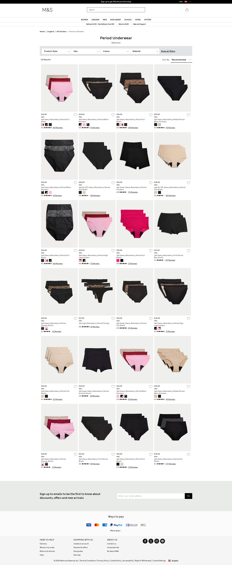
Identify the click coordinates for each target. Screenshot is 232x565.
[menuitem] (84, 19)
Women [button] (84, 20)
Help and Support (139, 24)
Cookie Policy (116, 561)
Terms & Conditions (88, 561)
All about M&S (113, 551)
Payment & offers (80, 547)
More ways (115, 530)
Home (42, 31)
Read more (116, 43)
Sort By (165, 59)
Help (42, 555)
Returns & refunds (47, 551)
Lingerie (50, 31)
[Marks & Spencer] (47, 10)
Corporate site (113, 547)
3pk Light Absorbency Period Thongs (94, 323)
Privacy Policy (103, 561)
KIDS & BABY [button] (115, 20)
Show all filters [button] (168, 51)
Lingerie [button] (95, 20)
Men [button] (105, 20)
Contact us (111, 544)
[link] (186, 2)
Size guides (78, 551)
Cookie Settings (159, 561)
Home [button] (138, 20)
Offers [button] (147, 20)
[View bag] (187, 9)
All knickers (61, 31)
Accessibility (128, 561)
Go (188, 496)
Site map (77, 555)
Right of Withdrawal (143, 561)
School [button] (128, 20)
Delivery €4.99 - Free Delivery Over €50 (100, 24)
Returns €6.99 (124, 24)
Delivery (43, 544)
